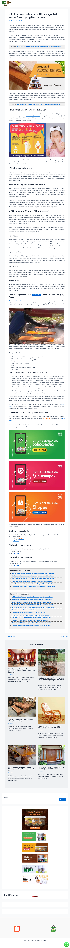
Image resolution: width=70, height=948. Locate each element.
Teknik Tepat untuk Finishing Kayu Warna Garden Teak (21, 720)
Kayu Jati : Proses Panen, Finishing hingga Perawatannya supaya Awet (33, 607)
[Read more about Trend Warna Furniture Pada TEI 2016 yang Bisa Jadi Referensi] (51, 710)
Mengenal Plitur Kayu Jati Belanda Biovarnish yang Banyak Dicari (31, 617)
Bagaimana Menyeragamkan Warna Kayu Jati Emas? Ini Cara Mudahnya (33, 604)
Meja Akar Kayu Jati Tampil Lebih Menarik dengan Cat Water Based (32, 584)
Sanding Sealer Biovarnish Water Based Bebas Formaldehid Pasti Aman (33, 573)
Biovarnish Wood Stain (15, 301)
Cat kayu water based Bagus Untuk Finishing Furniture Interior (51, 768)
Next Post (64, 636)
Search (6, 797)
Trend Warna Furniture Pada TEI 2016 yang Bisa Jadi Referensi (49, 727)
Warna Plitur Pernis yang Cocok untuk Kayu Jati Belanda (28, 612)
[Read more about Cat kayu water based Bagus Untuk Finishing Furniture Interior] (51, 755)
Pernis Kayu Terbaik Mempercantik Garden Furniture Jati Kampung (32, 599)
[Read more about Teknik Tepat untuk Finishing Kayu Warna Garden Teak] (22, 707)
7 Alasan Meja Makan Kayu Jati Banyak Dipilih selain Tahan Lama (31, 615)
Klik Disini (16, 541)
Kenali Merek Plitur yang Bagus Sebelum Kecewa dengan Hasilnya (31, 623)
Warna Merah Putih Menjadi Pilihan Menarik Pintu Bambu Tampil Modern (33, 586)
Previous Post (10, 636)
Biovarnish (36, 295)
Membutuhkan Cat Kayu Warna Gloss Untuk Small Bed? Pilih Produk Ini (21, 768)
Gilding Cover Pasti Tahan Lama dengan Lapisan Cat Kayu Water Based (33, 576)
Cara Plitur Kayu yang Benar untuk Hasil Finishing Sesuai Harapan (31, 602)
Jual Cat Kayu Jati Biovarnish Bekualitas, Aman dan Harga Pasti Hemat (33, 578)
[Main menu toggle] (66, 3)
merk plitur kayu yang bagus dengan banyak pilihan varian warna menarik (39, 46)
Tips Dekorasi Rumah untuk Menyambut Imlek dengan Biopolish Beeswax (21, 670)
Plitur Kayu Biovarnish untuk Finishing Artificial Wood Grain (30, 620)
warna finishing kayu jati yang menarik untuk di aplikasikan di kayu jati (39, 104)
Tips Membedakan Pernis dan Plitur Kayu (24, 610)
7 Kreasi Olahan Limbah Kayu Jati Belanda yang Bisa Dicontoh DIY (31, 625)
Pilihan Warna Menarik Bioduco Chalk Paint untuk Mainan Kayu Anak (32, 581)
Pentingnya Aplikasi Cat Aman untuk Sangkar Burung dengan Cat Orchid (51, 679)
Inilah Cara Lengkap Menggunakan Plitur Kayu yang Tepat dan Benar (32, 597)
